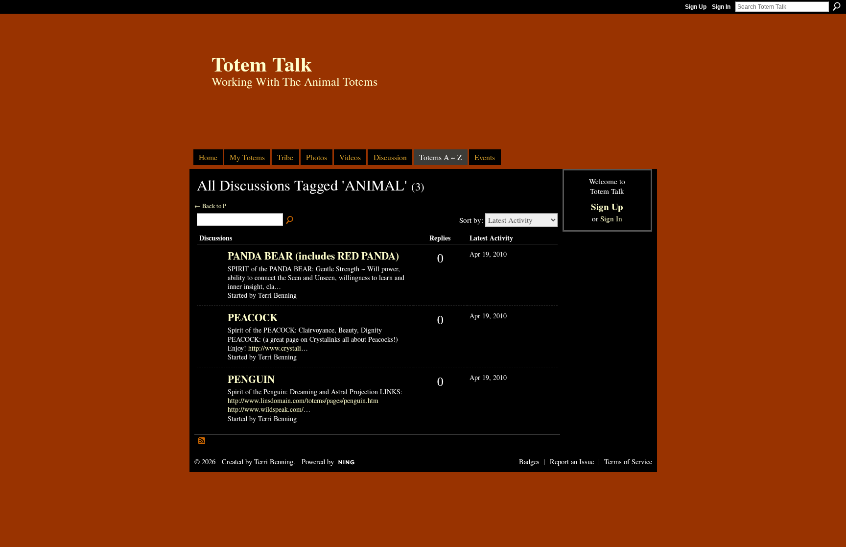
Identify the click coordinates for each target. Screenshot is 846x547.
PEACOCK (253, 317)
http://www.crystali (274, 348)
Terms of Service (628, 461)
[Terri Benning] (211, 270)
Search (837, 6)
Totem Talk (262, 63)
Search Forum (290, 220)
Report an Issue (572, 461)
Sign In (721, 6)
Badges (529, 461)
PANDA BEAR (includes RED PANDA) (313, 255)
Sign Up (695, 6)
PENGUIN (251, 379)
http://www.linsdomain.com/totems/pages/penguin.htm (303, 400)
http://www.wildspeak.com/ (266, 409)
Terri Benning (273, 461)
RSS (202, 441)
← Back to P (210, 206)
